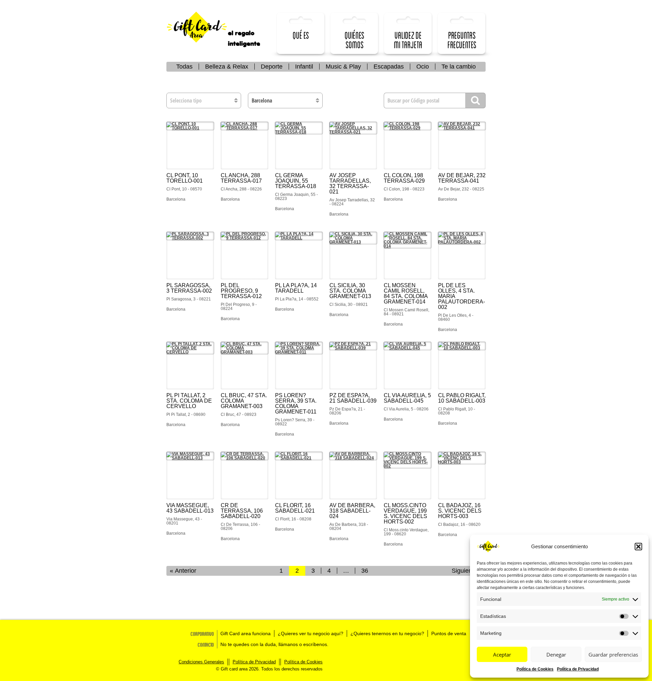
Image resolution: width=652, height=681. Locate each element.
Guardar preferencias (613, 654)
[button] (638, 546)
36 (364, 571)
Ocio (422, 66)
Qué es (301, 35)
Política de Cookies (535, 669)
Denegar (556, 654)
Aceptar (502, 654)
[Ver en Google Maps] (190, 145)
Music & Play (343, 66)
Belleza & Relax (226, 66)
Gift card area (202, 27)
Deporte (272, 66)
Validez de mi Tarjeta (408, 40)
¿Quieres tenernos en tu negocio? (387, 633)
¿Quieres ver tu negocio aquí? (310, 633)
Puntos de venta (448, 633)
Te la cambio (458, 66)
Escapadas (389, 66)
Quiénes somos (354, 40)
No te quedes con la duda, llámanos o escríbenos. (274, 644)
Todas (184, 66)
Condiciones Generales (201, 661)
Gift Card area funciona (245, 633)
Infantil (304, 66)
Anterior (185, 571)
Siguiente (464, 571)
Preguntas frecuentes (462, 40)
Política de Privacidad (578, 669)
